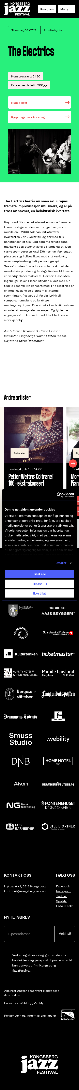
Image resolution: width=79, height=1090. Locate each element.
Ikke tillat (39, 593)
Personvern (12, 1015)
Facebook (63, 886)
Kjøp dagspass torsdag (28, 117)
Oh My (39, 1003)
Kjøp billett (19, 102)
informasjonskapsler (42, 1015)
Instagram (63, 891)
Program (47, 9)
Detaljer (61, 563)
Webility (25, 1003)
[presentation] (6, 463)
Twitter (61, 896)
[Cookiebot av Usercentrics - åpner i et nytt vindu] (56, 495)
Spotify (61, 901)
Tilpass (37, 583)
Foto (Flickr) (65, 906)
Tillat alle (39, 574)
